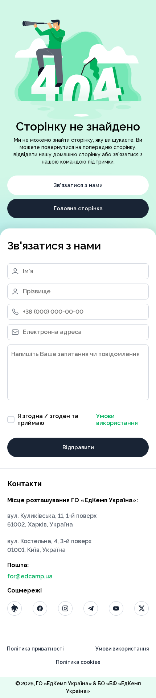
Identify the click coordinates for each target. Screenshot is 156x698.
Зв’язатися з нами (78, 185)
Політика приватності (35, 649)
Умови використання (117, 419)
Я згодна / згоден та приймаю (77, 419)
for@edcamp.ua (30, 576)
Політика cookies (78, 662)
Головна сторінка (78, 208)
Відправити (78, 447)
